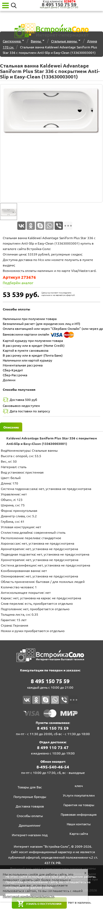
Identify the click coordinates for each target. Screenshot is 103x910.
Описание (11, 427)
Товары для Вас (30, 787)
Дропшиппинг (30, 825)
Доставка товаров (30, 806)
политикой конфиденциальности (28, 896)
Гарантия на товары (78, 805)
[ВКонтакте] (21, 226)
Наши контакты (79, 824)
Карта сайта (78, 833)
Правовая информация (79, 814)
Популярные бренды (29, 797)
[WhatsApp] (49, 226)
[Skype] (40, 226)
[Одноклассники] (31, 226)
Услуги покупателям (79, 795)
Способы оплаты (30, 816)
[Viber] (59, 226)
